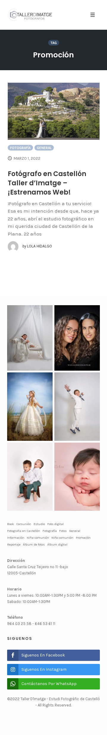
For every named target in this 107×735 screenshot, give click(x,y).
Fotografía (20, 148)
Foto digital (55, 524)
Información (15, 538)
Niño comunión (62, 538)
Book (10, 524)
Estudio (39, 524)
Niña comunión (38, 538)
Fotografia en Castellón (23, 531)
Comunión (23, 524)
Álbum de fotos (34, 544)
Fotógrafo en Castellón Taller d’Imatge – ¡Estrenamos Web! (47, 183)
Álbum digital (57, 544)
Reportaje (14, 544)
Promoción (83, 538)
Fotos (63, 531)
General (44, 148)
